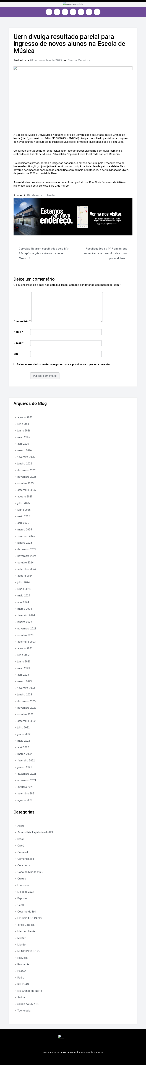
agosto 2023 (25, 648)
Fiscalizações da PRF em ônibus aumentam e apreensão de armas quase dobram (105, 253)
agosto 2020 (25, 800)
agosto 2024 (25, 575)
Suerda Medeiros (79, 60)
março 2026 (24, 450)
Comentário (22, 321)
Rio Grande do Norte (41, 195)
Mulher (21, 938)
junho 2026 (24, 430)
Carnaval (22, 852)
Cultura (21, 878)
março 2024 (24, 608)
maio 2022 (23, 740)
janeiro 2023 (24, 694)
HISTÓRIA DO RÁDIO (29, 918)
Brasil (20, 839)
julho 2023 (23, 655)
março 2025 (24, 529)
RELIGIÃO (23, 984)
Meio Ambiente (26, 931)
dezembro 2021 (26, 773)
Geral (20, 905)
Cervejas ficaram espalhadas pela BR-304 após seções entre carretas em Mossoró (44, 253)
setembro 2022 (26, 721)
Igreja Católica (26, 924)
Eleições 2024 (25, 891)
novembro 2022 (26, 707)
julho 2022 (23, 727)
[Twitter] (65, 12)
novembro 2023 (26, 628)
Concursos (24, 865)
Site (16, 353)
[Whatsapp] (89, 12)
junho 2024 (24, 589)
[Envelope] (97, 12)
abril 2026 (23, 443)
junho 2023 (24, 661)
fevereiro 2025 (26, 536)
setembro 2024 (26, 569)
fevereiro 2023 (26, 688)
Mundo (21, 944)
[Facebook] (57, 12)
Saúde (21, 997)
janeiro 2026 (24, 463)
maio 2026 (23, 437)
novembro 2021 (26, 780)
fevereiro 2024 (26, 615)
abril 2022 (23, 747)
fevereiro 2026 (26, 457)
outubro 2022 (25, 714)
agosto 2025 (25, 496)
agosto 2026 (25, 417)
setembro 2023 (26, 641)
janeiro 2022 (24, 767)
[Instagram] (49, 12)
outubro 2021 (25, 787)
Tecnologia (24, 1010)
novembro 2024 (26, 556)
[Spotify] (81, 12)
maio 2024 (23, 595)
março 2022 (24, 754)
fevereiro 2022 (26, 760)
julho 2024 (23, 582)
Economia (23, 885)
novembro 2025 (26, 476)
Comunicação (25, 858)
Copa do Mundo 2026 (30, 872)
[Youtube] (73, 12)
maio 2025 (23, 516)
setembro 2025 (26, 490)
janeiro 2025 (24, 542)
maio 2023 (23, 668)
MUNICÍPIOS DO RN (28, 951)
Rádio (20, 977)
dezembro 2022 (26, 701)
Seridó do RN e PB (28, 1004)
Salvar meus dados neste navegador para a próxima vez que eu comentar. (64, 364)
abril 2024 (23, 602)
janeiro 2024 (24, 622)
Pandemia (23, 964)
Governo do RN (26, 911)
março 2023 (24, 681)
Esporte (22, 898)
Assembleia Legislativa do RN (35, 832)
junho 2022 (24, 734)
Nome (18, 332)
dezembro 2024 (26, 549)
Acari (20, 825)
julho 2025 (23, 503)
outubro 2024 (25, 562)
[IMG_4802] (73, 216)
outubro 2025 (25, 483)
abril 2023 (23, 674)
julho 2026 (23, 424)
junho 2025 (24, 509)
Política (21, 971)
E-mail (19, 343)
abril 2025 (23, 523)
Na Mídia (22, 957)
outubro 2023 (25, 635)
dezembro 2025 (26, 470)
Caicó (20, 845)
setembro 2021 (26, 793)
